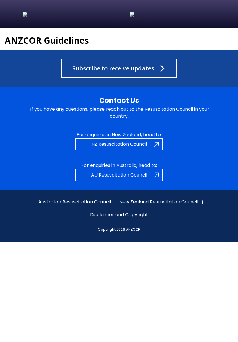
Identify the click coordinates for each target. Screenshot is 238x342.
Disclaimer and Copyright (119, 214)
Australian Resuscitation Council (74, 202)
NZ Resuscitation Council (119, 144)
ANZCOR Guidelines (47, 40)
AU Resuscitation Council (119, 175)
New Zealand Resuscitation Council (158, 202)
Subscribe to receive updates (113, 68)
